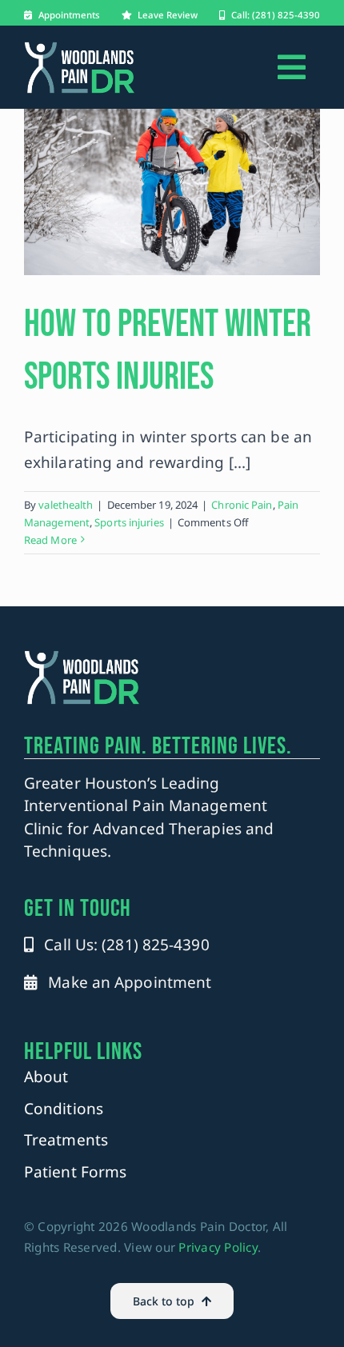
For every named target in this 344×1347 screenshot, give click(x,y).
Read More (50, 540)
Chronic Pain (241, 505)
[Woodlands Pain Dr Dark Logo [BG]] (79, 48)
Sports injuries (129, 522)
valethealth (65, 505)
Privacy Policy (218, 1247)
